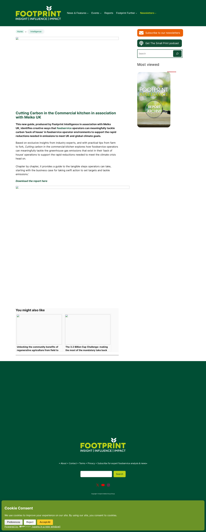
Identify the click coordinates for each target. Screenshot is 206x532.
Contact (73, 463)
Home (20, 31)
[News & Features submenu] (88, 13)
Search (119, 474)
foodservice (64, 128)
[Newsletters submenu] (155, 13)
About (64, 463)
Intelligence (35, 31)
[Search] (177, 53)
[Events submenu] (100, 13)
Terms (82, 463)
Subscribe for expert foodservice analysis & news (121, 463)
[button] (160, 33)
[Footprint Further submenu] (136, 13)
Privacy (91, 463)
